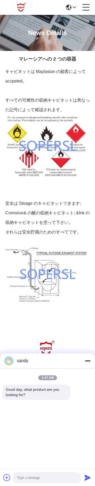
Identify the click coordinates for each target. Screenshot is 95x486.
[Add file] (7, 477)
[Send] (87, 477)
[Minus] (87, 361)
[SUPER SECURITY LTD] (21, 7)
